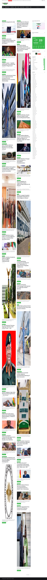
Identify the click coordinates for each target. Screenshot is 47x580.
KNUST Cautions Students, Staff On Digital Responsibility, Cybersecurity (8, 259)
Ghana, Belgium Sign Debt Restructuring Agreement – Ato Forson (8, 394)
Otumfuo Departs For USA (8, 22)
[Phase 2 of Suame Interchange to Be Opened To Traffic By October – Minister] (24, 295)
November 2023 (35, 111)
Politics (33, 63)
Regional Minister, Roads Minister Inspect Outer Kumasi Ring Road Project (23, 116)
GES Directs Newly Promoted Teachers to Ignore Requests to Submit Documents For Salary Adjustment (23, 48)
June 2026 (34, 76)
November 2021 (34, 138)
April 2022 (34, 132)
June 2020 (34, 157)
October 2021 (34, 139)
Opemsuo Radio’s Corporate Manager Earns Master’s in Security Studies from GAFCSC (8, 438)
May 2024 (34, 104)
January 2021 (34, 149)
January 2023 (34, 122)
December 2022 (35, 123)
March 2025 (34, 93)
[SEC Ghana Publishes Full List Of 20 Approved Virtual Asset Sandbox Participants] (9, 491)
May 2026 (34, 77)
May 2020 (34, 158)
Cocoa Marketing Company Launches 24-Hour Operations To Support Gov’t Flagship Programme (23, 264)
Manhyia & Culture (35, 69)
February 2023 (34, 121)
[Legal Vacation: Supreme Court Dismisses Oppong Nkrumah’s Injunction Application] (24, 452)
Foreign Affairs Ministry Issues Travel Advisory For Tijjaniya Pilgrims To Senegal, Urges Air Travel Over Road (23, 138)
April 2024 (34, 105)
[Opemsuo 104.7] (5, 4)
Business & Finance (19, 371)
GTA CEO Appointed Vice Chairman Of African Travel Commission (23, 508)
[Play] (38, 28)
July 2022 (34, 129)
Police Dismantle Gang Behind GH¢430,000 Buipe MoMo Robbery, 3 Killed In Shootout (8, 416)
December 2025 (35, 83)
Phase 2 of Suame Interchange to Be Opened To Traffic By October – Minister (23, 286)
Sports (33, 61)
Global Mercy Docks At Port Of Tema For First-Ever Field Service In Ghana (24, 307)
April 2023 (34, 119)
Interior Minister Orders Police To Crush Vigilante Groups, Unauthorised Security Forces (8, 237)
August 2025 (34, 87)
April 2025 (34, 92)
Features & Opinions (35, 68)
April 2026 (34, 78)
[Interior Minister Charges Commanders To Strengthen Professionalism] (24, 170)
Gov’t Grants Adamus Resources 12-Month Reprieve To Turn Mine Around (7, 147)
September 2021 (35, 140)
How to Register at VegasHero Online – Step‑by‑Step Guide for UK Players (23, 183)
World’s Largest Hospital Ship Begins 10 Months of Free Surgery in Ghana (23, 197)
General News (3, 74)
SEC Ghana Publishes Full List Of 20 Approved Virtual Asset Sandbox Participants (8, 459)
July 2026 (34, 75)
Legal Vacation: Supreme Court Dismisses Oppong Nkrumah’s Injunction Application (23, 443)
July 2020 (34, 156)
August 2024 (34, 101)
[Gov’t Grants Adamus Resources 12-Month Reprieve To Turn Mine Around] (9, 156)
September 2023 (35, 113)
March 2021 (34, 147)
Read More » (4, 59)
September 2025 (35, 86)
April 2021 (34, 146)
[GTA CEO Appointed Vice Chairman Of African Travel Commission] (24, 539)
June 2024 (34, 103)
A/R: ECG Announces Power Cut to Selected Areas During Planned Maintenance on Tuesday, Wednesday (24, 0)
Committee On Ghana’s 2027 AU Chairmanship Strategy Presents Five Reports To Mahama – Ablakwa (23, 24)
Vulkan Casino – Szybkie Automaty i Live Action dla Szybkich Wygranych (8, 64)
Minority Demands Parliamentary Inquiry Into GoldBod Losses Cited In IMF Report (8, 41)
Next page (28, 574)
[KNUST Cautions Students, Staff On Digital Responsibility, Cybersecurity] (9, 291)
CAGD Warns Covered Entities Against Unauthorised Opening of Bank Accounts (23, 375)
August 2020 (34, 155)
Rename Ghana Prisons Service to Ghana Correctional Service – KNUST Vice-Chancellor (23, 487)
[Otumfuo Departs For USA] (9, 29)
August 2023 (34, 114)
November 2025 (35, 84)
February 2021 (34, 148)
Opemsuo (13, 578)
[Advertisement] (23, 14)
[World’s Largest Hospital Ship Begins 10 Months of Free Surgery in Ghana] (24, 228)
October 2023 (34, 112)
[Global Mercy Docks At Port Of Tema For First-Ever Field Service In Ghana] (24, 338)
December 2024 (35, 96)
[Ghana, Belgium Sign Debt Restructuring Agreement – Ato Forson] (9, 402)
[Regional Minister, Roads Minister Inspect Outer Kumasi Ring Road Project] (24, 124)
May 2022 (34, 131)
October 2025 (34, 85)
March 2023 (34, 120)
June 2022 (34, 130)
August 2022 (34, 128)
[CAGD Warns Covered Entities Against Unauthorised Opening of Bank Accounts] (24, 406)
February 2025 (34, 94)
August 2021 (34, 141)
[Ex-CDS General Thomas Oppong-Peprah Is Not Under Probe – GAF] (9, 358)
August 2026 (34, 74)
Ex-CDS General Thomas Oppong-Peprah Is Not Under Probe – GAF (8, 327)
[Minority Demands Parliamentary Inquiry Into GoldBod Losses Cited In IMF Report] (9, 51)
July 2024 (34, 102)
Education (18, 44)
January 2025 (34, 95)
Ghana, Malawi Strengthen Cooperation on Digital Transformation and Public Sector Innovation (9, 169)
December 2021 (34, 137)
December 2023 (35, 110)
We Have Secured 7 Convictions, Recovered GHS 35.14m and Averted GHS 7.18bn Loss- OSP (23, 465)
